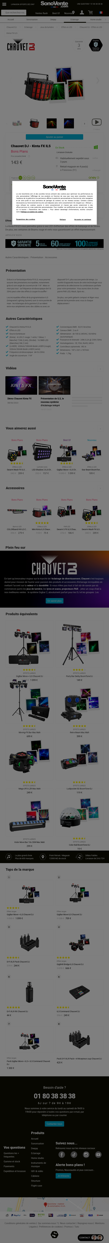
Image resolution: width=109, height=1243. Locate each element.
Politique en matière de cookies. (32, 212)
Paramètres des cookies (25, 219)
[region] (54, 203)
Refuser (63, 219)
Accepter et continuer (82, 219)
